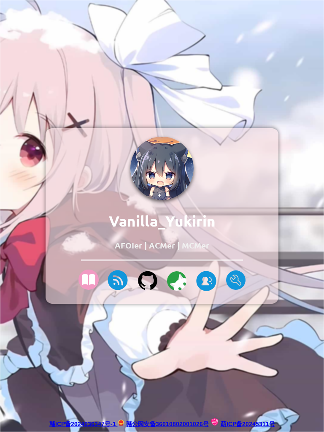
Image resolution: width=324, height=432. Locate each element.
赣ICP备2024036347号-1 (83, 424)
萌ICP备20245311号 (248, 424)
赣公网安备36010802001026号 (167, 424)
